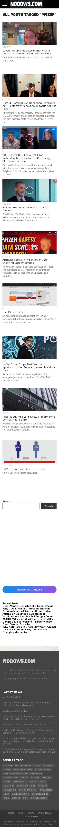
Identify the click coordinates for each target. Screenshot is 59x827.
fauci (6, 798)
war (38, 765)
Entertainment (39, 798)
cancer (24, 778)
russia (33, 782)
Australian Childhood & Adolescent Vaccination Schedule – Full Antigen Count (27, 615)
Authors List (31, 816)
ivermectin (36, 774)
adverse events (20, 794)
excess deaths (42, 769)
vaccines (47, 765)
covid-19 (8, 765)
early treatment (26, 786)
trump (7, 769)
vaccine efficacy (23, 765)
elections (9, 786)
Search (6, 501)
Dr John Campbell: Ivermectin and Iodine (26, 611)
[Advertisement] (29, 547)
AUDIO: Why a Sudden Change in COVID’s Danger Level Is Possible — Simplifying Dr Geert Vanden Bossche (27, 621)
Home (11, 813)
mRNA (6, 794)
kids (25, 798)
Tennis (7, 782)
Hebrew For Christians (29, 589)
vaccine (35, 778)
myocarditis (20, 782)
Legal (31, 813)
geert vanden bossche (15, 774)
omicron (42, 786)
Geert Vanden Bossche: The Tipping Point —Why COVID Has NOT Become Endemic (29, 607)
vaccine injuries (40, 794)
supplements (10, 778)
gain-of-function (28, 790)
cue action (45, 790)
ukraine (46, 778)
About (21, 813)
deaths (16, 798)
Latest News (44, 813)
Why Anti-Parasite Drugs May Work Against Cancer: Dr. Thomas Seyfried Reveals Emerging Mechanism (29, 629)
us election (10, 790)
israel (42, 782)
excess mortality (23, 769)
